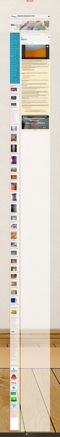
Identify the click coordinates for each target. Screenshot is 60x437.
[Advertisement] (30, 8)
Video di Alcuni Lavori (14, 65)
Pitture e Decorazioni (14, 46)
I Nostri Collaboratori (14, 70)
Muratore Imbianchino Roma (26, 16)
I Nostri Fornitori (13, 68)
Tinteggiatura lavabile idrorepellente (28, 69)
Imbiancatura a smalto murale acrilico (28, 70)
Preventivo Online (13, 36)
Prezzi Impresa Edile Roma (14, 43)
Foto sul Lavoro (13, 63)
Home (22, 34)
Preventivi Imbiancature (31, 34)
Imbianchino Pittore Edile (35, 110)
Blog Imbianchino (13, 75)
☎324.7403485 (30, 1)
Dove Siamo (12, 77)
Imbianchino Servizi (26, 34)
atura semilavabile (27, 68)
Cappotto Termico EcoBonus (13, 56)
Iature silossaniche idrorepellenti (29, 75)
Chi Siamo (12, 38)
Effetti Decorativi (13, 53)
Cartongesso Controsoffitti (15, 48)
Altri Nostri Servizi (13, 72)
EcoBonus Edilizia (13, 58)
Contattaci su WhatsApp (14, 82)
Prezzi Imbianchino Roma (14, 40)
